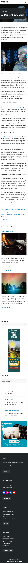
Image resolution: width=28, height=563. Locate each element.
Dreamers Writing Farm (6, 219)
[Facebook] (4, 492)
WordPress (18, 555)
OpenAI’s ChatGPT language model (9, 136)
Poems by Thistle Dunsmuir (12, 410)
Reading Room (6, 536)
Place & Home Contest (8, 513)
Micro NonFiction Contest (8, 514)
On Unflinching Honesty (6, 212)
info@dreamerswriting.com (9, 487)
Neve (8, 555)
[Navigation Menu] (25, 2)
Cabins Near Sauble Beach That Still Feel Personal (13, 209)
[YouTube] (14, 492)
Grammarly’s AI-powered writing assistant (11, 107)
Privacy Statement (14, 559)
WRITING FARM (8, 550)
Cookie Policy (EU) (9, 557)
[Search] (25, 324)
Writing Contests (6, 543)
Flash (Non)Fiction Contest (9, 518)
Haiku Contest (6, 516)
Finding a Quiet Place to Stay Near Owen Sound (12, 214)
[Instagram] (7, 492)
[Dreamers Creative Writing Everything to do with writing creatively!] (5, 2)
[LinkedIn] (10, 492)
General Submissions (8, 511)
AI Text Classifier (11, 151)
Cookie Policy (19, 557)
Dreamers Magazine (7, 539)
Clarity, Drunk (8, 388)
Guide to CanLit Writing (8, 541)
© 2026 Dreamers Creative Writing (14, 561)
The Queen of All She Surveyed (12, 399)
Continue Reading (6, 266)
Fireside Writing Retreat (6, 216)
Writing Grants (6, 545)
